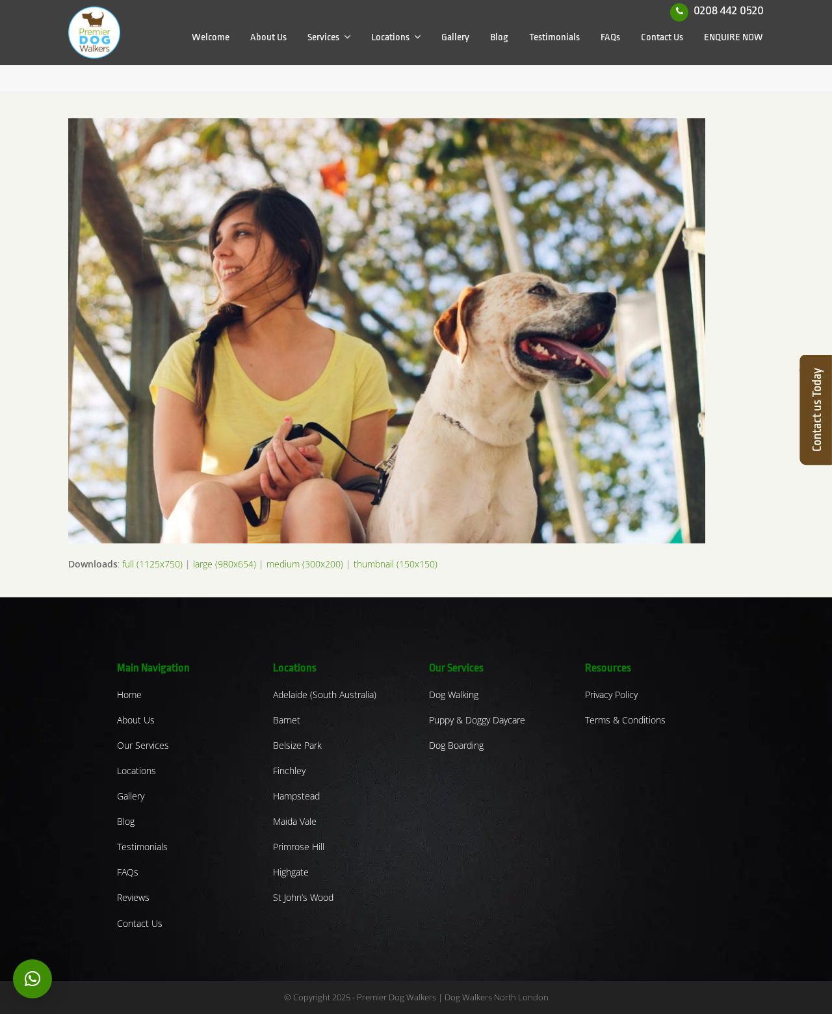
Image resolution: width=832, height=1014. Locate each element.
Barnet (286, 720)
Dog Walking (453, 694)
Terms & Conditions (625, 720)
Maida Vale (295, 821)
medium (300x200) (304, 564)
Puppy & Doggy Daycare (477, 720)
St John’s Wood (303, 897)
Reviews (133, 897)
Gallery (130, 796)
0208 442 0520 (729, 10)
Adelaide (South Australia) (324, 694)
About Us (136, 720)
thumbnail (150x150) (395, 564)
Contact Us (139, 923)
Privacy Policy (611, 694)
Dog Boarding (456, 745)
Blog (126, 821)
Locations (136, 770)
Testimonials (142, 846)
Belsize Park (297, 745)
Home (129, 694)
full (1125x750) (152, 564)
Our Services (143, 745)
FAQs (127, 872)
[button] (32, 978)
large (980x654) (224, 564)
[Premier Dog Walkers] (94, 31)
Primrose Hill (298, 846)
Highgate (291, 872)
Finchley (289, 770)
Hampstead (296, 796)
